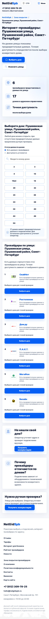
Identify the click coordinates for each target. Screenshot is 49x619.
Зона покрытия (20, 17)
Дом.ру (23, 324)
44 (14, 216)
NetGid (10, 3)
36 (35, 202)
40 (35, 209)
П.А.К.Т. (23, 349)
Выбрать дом (15, 60)
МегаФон (24, 374)
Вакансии (8, 576)
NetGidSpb (6, 17)
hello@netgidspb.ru (13, 591)
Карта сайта (9, 580)
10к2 (14, 181)
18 (35, 181)
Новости (8, 554)
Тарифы (7, 542)
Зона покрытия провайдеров (17, 560)
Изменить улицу (16, 67)
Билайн (23, 399)
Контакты (8, 572)
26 (35, 195)
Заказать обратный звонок (12, 11)
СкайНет (24, 274)
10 (35, 174)
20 (14, 188)
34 (14, 202)
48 (35, 216)
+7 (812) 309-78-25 (15, 586)
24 (14, 195)
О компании (9, 564)
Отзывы (7, 538)
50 (14, 223)
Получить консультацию (24, 449)
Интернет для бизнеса (14, 546)
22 (35, 188)
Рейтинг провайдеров (14, 550)
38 (14, 209)
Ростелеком (26, 299)
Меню (43, 3)
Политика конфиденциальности (18, 568)
